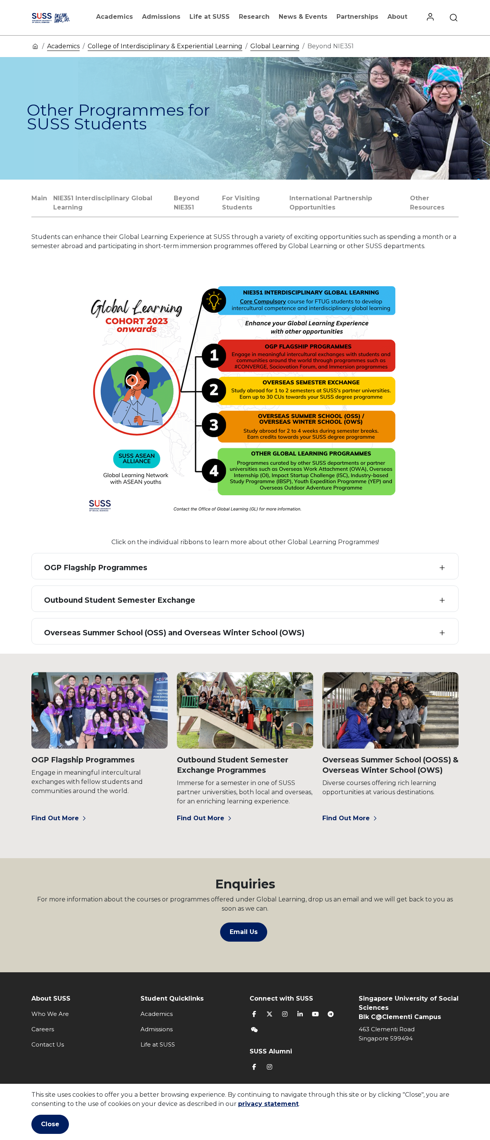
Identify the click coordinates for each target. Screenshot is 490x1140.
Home (35, 46)
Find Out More (55, 818)
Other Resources (427, 203)
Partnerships (357, 16)
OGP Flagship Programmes (95, 567)
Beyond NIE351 (186, 203)
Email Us (244, 932)
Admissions (161, 16)
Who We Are (50, 1013)
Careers (42, 1029)
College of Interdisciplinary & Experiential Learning (165, 46)
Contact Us (47, 1044)
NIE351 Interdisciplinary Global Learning (102, 203)
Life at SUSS (209, 16)
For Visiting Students (241, 203)
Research (254, 16)
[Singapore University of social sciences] (58, 17)
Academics (114, 16)
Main (39, 198)
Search (454, 18)
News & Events (303, 16)
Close (50, 1124)
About (397, 16)
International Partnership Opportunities (330, 203)
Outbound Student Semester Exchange (119, 600)
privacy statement (268, 1103)
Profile (430, 17)
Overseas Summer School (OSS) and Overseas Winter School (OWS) (174, 632)
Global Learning (274, 46)
